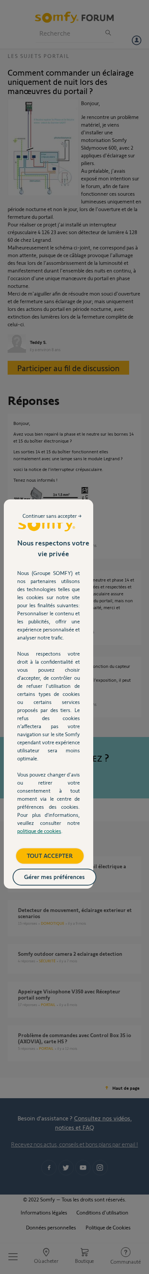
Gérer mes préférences (54, 876)
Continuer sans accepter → (52, 515)
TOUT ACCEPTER (50, 855)
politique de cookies (39, 831)
